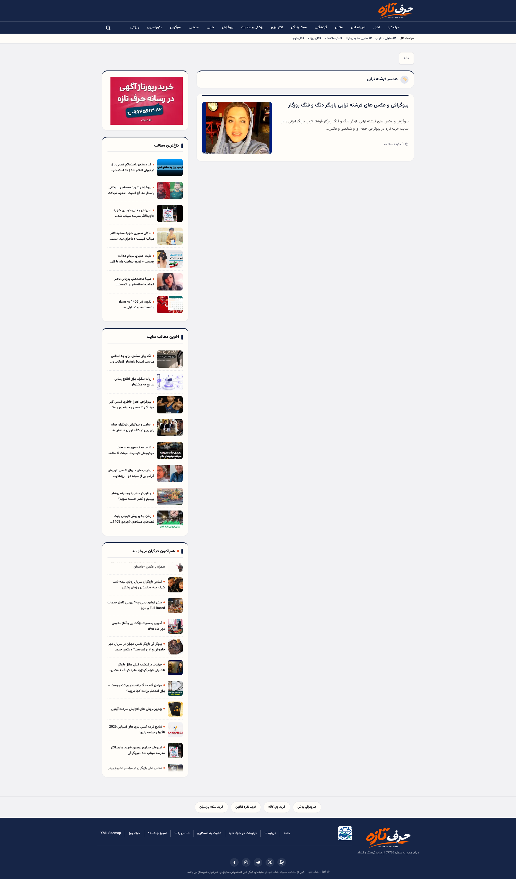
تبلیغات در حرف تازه (243, 833)
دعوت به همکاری (209, 833)
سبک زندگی (299, 27)
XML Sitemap (111, 833)
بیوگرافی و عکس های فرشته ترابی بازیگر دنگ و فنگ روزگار (348, 105)
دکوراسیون (154, 27)
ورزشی (134, 27)
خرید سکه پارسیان (211, 807)
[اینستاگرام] (246, 862)
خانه (406, 58)
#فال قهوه (298, 38)
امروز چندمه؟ (157, 833)
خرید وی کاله (277, 807)
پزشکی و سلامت (252, 27)
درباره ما (270, 833)
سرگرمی (175, 27)
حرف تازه (394, 27)
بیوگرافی (227, 27)
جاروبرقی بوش (307, 807)
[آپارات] (281, 862)
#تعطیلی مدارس (385, 38)
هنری (210, 27)
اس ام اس (358, 27)
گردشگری (321, 27)
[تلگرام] (258, 862)
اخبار (376, 27)
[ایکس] (270, 862)
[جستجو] (108, 28)
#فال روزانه (314, 38)
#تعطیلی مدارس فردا (359, 38)
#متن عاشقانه (333, 38)
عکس (339, 27)
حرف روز (134, 833)
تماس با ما (181, 833)
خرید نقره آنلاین (245, 807)
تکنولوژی (277, 27)
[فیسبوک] (234, 862)
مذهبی (194, 27)
